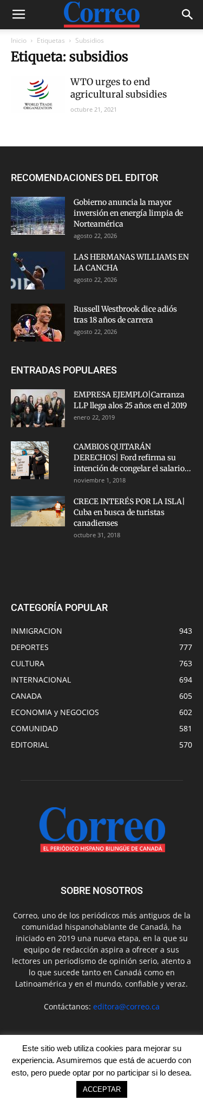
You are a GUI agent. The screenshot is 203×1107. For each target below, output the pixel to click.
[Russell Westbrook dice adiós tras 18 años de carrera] (38, 323)
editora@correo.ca (126, 1006)
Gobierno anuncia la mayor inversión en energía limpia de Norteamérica (128, 213)
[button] (188, 14)
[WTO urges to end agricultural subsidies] (38, 94)
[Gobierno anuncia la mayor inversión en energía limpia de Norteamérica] (38, 216)
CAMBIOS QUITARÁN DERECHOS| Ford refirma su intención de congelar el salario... (132, 457)
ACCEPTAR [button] (102, 1089)
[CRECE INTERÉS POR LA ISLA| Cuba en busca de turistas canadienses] (38, 511)
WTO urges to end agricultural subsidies (118, 88)
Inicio (19, 40)
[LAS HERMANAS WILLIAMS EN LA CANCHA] (38, 270)
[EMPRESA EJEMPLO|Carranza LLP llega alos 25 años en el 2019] (38, 408)
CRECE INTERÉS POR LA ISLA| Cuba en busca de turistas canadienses (129, 512)
